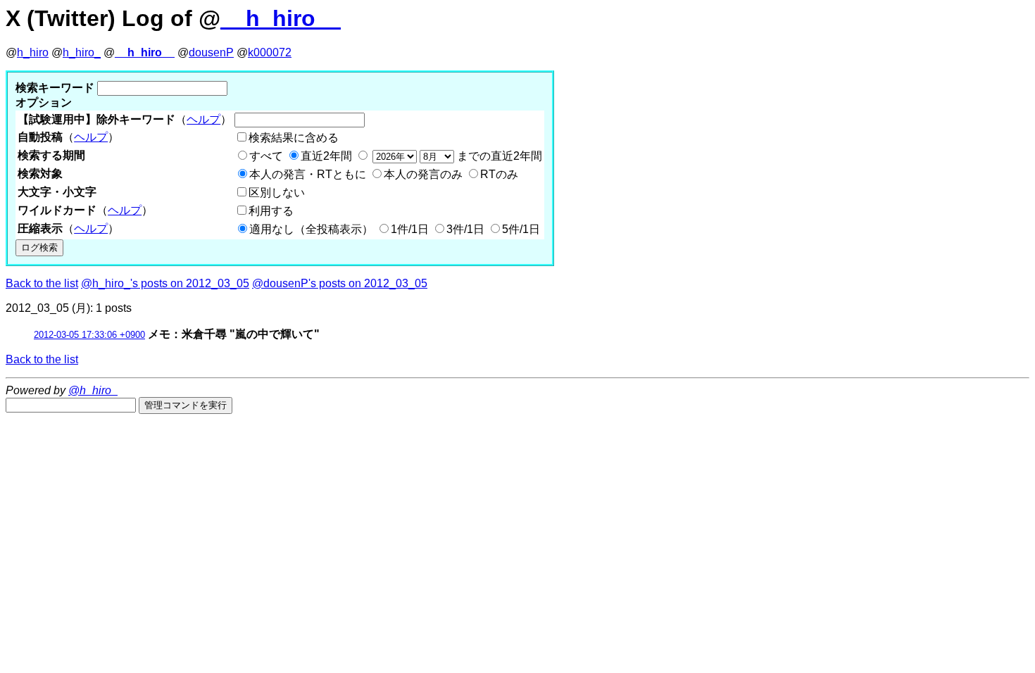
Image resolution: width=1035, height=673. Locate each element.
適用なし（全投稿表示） (311, 229)
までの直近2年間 (498, 156)
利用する (271, 211)
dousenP (211, 52)
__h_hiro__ (280, 18)
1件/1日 (410, 229)
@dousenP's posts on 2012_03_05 (339, 283)
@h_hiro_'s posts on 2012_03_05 (165, 283)
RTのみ (499, 174)
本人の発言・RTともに (307, 174)
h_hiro (33, 52)
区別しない (277, 193)
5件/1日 (521, 229)
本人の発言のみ (423, 174)
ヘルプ (203, 119)
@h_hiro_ (93, 390)
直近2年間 (326, 156)
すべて (266, 156)
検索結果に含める (294, 138)
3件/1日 (465, 229)
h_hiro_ (82, 52)
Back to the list (42, 283)
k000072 (269, 52)
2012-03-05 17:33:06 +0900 (89, 334)
